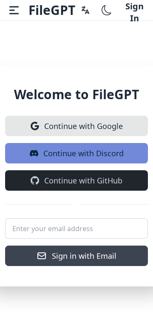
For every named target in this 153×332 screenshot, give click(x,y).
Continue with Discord (83, 153)
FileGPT (51, 10)
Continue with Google (83, 126)
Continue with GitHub (83, 180)
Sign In (134, 10)
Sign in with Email (84, 256)
